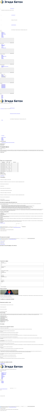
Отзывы (2, 33)
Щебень (2, 55)
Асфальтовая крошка (4, 373)
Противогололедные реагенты (5, 66)
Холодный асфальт (12, 142)
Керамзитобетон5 (3, 86)
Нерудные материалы (4, 56)
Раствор (2, 47)
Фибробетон (3, 45)
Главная (2, 142)
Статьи (2, 36)
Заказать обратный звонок (3, 141)
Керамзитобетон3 (3, 85)
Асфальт (9, 142)
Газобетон (3, 75)
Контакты (3, 381)
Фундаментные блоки (4, 372)
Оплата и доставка (4, 34)
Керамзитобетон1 (3, 84)
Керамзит (3, 58)
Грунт (2, 57)
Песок (2, 377)
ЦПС (2, 96)
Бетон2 (2, 95)
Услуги (2, 35)
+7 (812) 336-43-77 (12, 8)
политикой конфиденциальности (17, 227)
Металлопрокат (3, 76)
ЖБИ (2, 378)
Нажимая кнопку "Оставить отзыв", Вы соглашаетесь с (11, 227)
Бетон (2, 44)
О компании (3, 32)
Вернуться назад (12, 53)
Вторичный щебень (4, 374)
